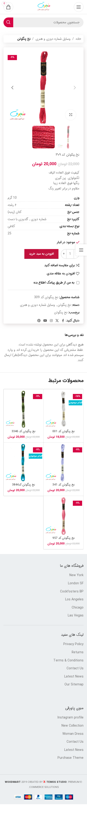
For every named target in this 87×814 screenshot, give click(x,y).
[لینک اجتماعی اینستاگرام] (51, 321)
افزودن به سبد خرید (41, 253)
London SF (76, 583)
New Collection (72, 726)
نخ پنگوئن (23, 38)
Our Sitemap (74, 684)
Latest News (74, 676)
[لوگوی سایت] (43, 7)
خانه (78, 38)
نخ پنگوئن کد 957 (63, 538)
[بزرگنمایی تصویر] (70, 115)
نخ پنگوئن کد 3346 (23, 431)
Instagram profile (71, 717)
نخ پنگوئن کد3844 (23, 484)
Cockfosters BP (72, 591)
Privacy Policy (73, 644)
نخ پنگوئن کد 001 (63, 431)
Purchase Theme (71, 758)
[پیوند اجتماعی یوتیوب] (45, 321)
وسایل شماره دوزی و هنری (53, 38)
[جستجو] (8, 22)
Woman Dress (73, 734)
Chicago (78, 607)
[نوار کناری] (81, 250)
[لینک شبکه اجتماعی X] (57, 321)
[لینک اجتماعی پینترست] (39, 321)
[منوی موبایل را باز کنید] (78, 7)
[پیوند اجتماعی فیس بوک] (63, 321)
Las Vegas (76, 615)
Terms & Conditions (68, 660)
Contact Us (75, 668)
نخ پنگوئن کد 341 (63, 484)
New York (76, 575)
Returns (78, 652)
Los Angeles (74, 599)
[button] (74, 87)
